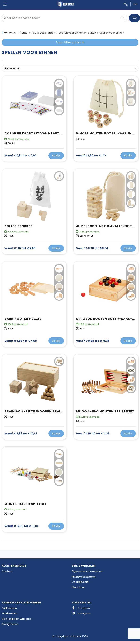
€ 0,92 (20, 155)
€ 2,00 (19, 248)
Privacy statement (83, 576)
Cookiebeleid (80, 582)
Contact (7, 571)
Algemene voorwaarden (87, 571)
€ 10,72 (20, 433)
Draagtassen (10, 624)
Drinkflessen (9, 608)
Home (23, 32)
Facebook (83, 608)
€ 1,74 (91, 155)
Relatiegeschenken (43, 32)
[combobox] (60, 18)
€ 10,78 (92, 341)
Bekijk (56, 155)
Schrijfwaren (9, 613)
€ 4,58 (20, 341)
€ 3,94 (92, 248)
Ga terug (10, 32)
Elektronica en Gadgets (16, 619)
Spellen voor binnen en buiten (77, 32)
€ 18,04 (21, 526)
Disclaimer (78, 587)
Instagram (84, 613)
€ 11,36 (93, 433)
